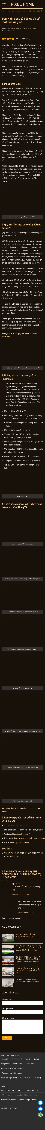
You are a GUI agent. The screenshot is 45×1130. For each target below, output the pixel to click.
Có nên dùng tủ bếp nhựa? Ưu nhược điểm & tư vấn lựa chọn (27, 980)
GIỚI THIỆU (32, 11)
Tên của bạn (7, 999)
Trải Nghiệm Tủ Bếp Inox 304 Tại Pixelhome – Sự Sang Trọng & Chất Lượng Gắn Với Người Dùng (29, 948)
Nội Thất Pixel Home (28, 29)
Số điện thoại (7, 1009)
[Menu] (4, 4)
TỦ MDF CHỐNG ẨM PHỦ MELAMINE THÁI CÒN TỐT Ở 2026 (27, 937)
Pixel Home (22, 4)
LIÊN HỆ (39, 11)
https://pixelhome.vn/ (21, 834)
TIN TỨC (14, 11)
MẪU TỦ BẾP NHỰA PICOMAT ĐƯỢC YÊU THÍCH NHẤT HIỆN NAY (28, 970)
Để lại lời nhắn (8, 1018)
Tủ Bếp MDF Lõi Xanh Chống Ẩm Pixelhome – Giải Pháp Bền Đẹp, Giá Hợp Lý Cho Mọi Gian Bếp (29, 959)
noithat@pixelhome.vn (19, 843)
